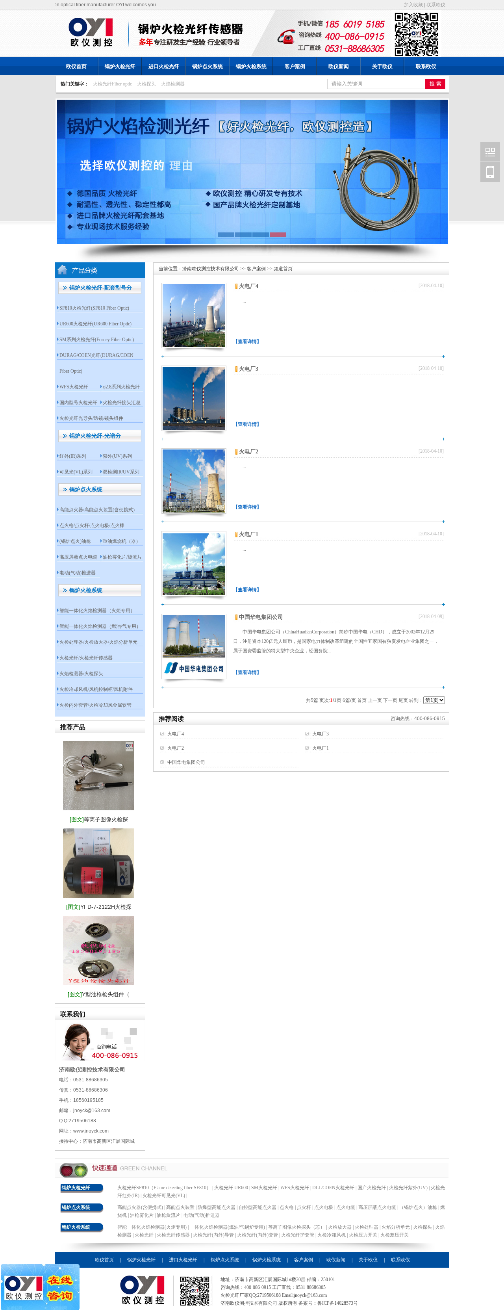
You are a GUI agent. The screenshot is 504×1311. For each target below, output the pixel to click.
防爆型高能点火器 (216, 1207)
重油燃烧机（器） (122, 541)
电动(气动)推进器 (77, 573)
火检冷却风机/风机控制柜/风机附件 (96, 689)
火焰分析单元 (396, 1227)
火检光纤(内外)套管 (257, 1235)
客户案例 (295, 66)
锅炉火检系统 (251, 66)
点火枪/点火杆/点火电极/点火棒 (91, 525)
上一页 (375, 700)
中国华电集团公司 (261, 617)
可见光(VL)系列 (76, 472)
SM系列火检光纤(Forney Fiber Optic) (96, 339)
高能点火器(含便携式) (140, 1207)
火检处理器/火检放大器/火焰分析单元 (98, 642)
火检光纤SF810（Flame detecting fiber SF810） (164, 1187)
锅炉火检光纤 (120, 66)
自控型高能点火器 (257, 1207)
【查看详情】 (247, 341)
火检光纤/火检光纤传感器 (86, 658)
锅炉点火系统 (207, 66)
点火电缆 (345, 1207)
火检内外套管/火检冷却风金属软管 (95, 705)
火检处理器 (367, 1227)
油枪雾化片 (142, 1215)
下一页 (390, 700)
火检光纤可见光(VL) (164, 1195)
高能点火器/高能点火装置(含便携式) (97, 510)
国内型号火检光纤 (78, 402)
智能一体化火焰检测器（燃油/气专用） (100, 626)
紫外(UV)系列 (117, 456)
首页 (362, 700)
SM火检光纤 (264, 1187)
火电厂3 (248, 369)
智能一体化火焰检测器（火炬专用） (97, 610)
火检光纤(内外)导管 (213, 1235)
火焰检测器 (173, 84)
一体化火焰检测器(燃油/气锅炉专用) (228, 1227)
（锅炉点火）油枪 (418, 1207)
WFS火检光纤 (73, 387)
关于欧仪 (382, 66)
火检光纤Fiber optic (112, 84)
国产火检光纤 (372, 1187)
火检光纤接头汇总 (122, 402)
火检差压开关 (394, 1235)
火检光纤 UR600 (231, 1187)
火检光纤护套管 (297, 1235)
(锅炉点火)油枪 (75, 541)
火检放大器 (340, 1227)
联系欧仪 (435, 4)
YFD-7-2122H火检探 (99, 907)
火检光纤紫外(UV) (408, 1187)
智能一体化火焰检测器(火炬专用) (152, 1227)
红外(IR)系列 (72, 456)
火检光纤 (144, 1235)
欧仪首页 (76, 66)
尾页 (403, 700)
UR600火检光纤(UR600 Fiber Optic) (95, 324)
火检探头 (146, 84)
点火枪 (287, 1207)
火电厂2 (248, 452)
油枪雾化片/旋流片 (122, 557)
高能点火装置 (180, 1207)
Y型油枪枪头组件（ (99, 994)
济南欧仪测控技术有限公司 (210, 268)
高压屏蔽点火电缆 (78, 557)
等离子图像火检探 (99, 819)
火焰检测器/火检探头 (81, 673)
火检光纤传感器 (173, 1235)
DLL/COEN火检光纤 (333, 1187)
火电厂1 (248, 534)
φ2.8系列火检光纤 (121, 387)
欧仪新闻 (338, 66)
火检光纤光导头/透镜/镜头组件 (91, 418)
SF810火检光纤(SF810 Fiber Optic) (94, 308)
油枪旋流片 (168, 1215)
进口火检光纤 (163, 66)
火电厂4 (248, 286)
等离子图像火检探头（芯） (297, 1227)
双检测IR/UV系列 (121, 472)
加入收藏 (413, 4)
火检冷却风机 (331, 1235)
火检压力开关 (363, 1235)
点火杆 (304, 1207)
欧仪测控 (490, 152)
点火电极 (323, 1207)
